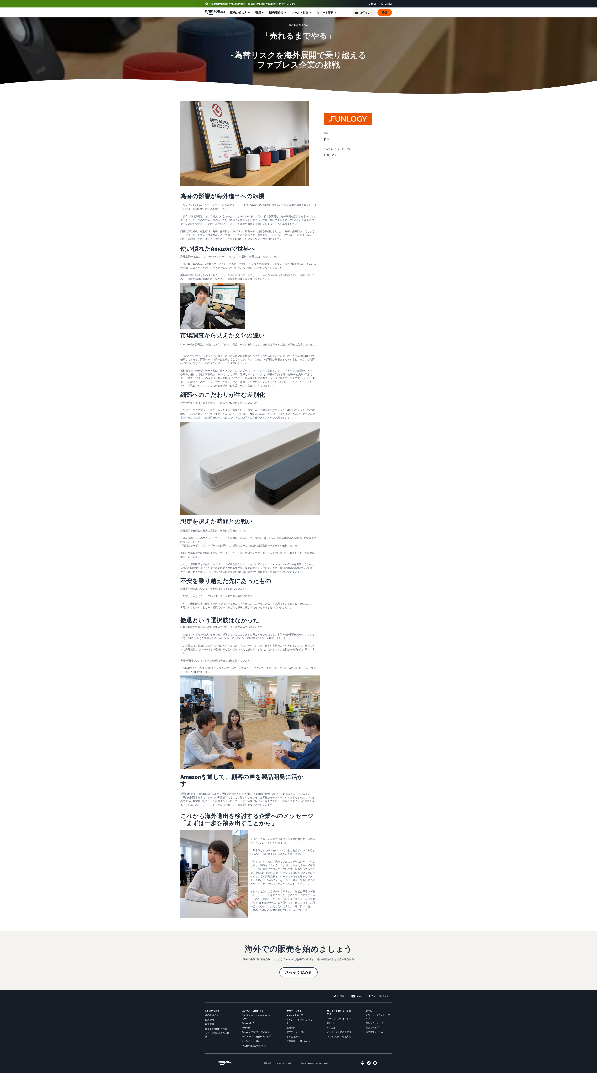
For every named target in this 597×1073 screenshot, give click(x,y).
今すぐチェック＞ (286, 3)
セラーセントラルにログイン (378, 1017)
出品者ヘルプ (372, 1027)
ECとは (330, 1023)
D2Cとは (331, 1027)
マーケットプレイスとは (339, 1018)
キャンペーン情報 (250, 1041)
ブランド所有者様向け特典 (217, 1035)
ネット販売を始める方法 (339, 1032)
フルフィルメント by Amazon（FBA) (256, 1017)
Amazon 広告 (248, 1023)
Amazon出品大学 (295, 1015)
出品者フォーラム (374, 1032)
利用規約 (267, 1063)
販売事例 (291, 1027)
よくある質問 (293, 1036)
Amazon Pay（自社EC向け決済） (257, 1036)
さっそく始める (298, 972)
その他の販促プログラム (254, 1045)
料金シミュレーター (375, 1023)
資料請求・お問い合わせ (298, 1041)
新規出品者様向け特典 (216, 1028)
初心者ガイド (211, 1015)
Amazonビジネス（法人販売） (256, 1032)
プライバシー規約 (283, 1063)
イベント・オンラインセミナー (300, 1021)
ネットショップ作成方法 (339, 1036)
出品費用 (209, 1019)
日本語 (341, 996)
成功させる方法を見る (341, 959)
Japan (359, 996)
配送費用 (209, 1024)
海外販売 (246, 1027)
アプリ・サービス (295, 1032)
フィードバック (380, 996)
